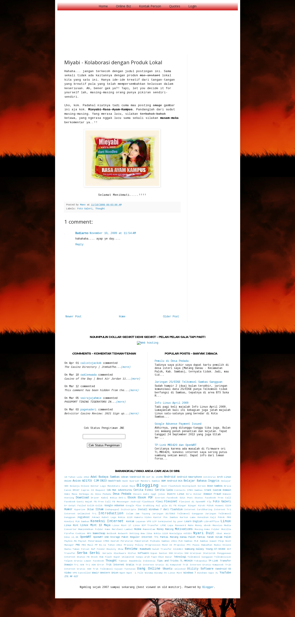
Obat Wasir (224, 533)
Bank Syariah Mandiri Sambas (141, 481)
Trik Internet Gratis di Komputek (158, 565)
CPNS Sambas (195, 490)
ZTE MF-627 (71, 576)
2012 (86, 477)
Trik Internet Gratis (120, 564)
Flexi (159, 501)
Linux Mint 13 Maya (95, 525)
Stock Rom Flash (101, 557)
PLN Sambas (185, 541)
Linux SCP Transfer (146, 525)
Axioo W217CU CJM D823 (90, 480)
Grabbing (148, 505)
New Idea (146, 533)
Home (103, 6)
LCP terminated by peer (167, 521)
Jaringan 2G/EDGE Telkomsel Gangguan (177, 513)
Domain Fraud (212, 494)
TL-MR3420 (186, 560)
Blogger (208, 587)
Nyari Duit (203, 533)
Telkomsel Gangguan (200, 557)
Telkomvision (222, 557)
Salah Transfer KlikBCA (167, 549)
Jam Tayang (142, 513)
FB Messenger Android (126, 501)
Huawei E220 (223, 505)
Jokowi (95, 517)
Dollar (197, 494)
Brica (227, 486)
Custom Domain (222, 490)
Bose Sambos (214, 486)
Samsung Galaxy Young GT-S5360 (205, 549)
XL (216, 573)
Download (82, 497)
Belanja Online (79, 486)
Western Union (109, 572)
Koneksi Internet (107, 521)
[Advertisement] (148, 27)
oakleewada (88, 375)
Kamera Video (142, 517)
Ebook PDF (145, 497)
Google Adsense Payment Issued (178, 424)
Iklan (90, 509)
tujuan (118, 569)
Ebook (132, 497)
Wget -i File (135, 573)
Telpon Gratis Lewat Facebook (84, 561)
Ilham (99, 509)
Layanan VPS (143, 521)
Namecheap (99, 533)
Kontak (130, 521)
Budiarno (81, 233)
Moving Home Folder (207, 529)
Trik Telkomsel (103, 569)
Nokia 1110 (161, 533)
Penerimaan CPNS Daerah (103, 541)
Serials (107, 553)
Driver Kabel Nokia (104, 498)
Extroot (160, 498)
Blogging (147, 485)
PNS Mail (87, 545)
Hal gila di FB (166, 505)
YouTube (225, 572)
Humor (68, 509)
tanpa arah (143, 557)
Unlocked (180, 569)
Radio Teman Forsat (77, 549)
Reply (79, 244)
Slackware (120, 553)
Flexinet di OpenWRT (192, 501)
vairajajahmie (90, 398)
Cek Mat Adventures (119, 490)
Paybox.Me (70, 541)
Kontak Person (150, 6)
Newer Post (73, 316)
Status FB (83, 557)
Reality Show (114, 549)
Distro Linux (175, 494)
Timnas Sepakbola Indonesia (137, 561)
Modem (137, 529)
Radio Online (222, 545)
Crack (207, 490)
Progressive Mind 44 (158, 545)
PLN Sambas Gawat (205, 541)
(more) (125, 367)
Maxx (83, 204)
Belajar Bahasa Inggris (201, 480)
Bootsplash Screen (194, 486)
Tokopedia (200, 561)
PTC (189, 545)
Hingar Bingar (187, 505)
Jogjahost (83, 517)
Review (131, 549)
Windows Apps (205, 573)
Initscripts (128, 509)
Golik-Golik (95, 505)
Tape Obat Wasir (161, 557)
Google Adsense (114, 505)
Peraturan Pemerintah (134, 541)
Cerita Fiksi (143, 490)
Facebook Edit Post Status (185, 498)
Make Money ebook (199, 525)
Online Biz (123, 6)
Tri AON (79, 565)
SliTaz (132, 553)
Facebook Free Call (218, 498)
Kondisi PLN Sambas (76, 521)
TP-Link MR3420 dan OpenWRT (176, 445)
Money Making (165, 529)
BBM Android (169, 481)
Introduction (110, 513)
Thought (100, 208)
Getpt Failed (77, 505)
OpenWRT (85, 537)
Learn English (193, 521)
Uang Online (148, 568)
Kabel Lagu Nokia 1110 (117, 517)
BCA (180, 481)
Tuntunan (130, 569)
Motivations (184, 529)
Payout (82, 541)
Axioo (67, 481)
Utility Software (200, 568)
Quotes (174, 6)
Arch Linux (224, 477)
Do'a (189, 494)
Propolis (179, 545)
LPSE (163, 525)
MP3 (89, 533)
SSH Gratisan (192, 553)
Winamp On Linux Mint (168, 573)
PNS (78, 545)
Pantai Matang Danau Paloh (177, 537)
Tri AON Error (95, 565)
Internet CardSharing (198, 509)
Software (143, 553)
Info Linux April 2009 (172, 403)
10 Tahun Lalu (73, 477)
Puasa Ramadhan (202, 545)
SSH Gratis (176, 553)
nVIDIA (187, 533)
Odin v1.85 (71, 537)
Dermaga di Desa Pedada (95, 494)
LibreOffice (211, 521)
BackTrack (114, 481)
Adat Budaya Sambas (105, 477)
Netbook (111, 533)
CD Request (98, 490)
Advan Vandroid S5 (133, 477)
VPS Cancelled (82, 573)
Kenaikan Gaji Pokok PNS (214, 517)
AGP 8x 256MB (154, 477)
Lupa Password (177, 525)
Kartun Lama (187, 517)
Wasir (95, 572)
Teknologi (180, 557)
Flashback (148, 501)
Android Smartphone (189, 477)
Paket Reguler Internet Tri (139, 537)
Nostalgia (175, 533)
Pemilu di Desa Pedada (172, 361)
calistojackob (90, 363)
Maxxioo (217, 525)
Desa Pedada (122, 494)
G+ (65, 505)
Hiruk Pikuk (206, 505)
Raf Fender (98, 549)
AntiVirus (209, 477)
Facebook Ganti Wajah (78, 501)
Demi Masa (70, 494)
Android (169, 477)
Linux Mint (71, 525)
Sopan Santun (158, 553)
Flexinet (170, 501)
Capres (85, 490)
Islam (129, 513)
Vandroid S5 (223, 568)
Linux (226, 521)
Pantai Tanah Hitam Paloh (214, 537)
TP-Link (213, 560)
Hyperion (79, 509)
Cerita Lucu (164, 490)
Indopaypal (112, 509)
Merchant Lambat (122, 529)
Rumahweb (145, 549)
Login (192, 6)
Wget (122, 573)
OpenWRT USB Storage (106, 537)
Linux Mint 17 (121, 525)
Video (67, 572)
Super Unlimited (123, 557)
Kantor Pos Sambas (165, 517)
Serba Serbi (88, 553)
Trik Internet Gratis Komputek (203, 565)
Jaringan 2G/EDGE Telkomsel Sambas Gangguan (188, 382)
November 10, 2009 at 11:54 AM (113, 233)
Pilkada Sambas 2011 (163, 541)
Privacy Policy (134, 545)
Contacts (180, 490)
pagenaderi (88, 409)
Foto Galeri (84, 208)
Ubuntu (167, 568)
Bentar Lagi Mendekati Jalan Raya (113, 486)
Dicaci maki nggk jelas (149, 494)
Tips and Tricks (167, 560)
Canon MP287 (72, 490)
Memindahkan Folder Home (94, 529)
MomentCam (149, 529)
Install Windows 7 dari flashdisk (160, 509)
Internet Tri (222, 509)
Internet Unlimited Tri (80, 513)
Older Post (171, 316)
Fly (209, 501)
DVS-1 (122, 498)
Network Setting (128, 533)
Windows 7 (189, 572)
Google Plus (134, 505)
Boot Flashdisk (171, 486)
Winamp (149, 573)
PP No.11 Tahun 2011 (108, 545)
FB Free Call (102, 501)
